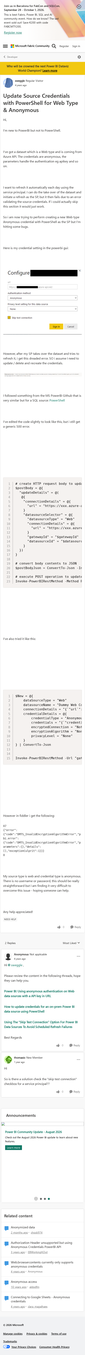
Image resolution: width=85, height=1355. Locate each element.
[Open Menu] (79, 57)
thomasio (19, 1057)
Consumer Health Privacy (54, 1346)
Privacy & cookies (36, 1333)
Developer (12, 56)
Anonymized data (23, 1227)
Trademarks (10, 1341)
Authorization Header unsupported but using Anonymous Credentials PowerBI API (41, 1245)
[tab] (41, 1199)
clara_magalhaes (37, 1306)
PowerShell (57, 400)
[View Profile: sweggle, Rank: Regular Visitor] (8, 83)
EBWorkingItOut (38, 1252)
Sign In (76, 46)
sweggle (20, 81)
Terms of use (58, 1333)
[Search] (54, 46)
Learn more (49, 70)
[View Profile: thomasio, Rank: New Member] (8, 1060)
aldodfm (34, 1287)
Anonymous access (24, 1282)
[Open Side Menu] (5, 46)
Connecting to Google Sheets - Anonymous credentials (40, 1299)
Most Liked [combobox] (71, 943)
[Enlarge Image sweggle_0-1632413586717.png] (42, 301)
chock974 (36, 1232)
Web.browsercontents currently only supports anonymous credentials (42, 1264)
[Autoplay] (36, 1199)
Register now (13, 32)
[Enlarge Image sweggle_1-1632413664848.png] (42, 374)
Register (64, 46)
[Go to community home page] (30, 46)
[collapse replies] (42, 951)
